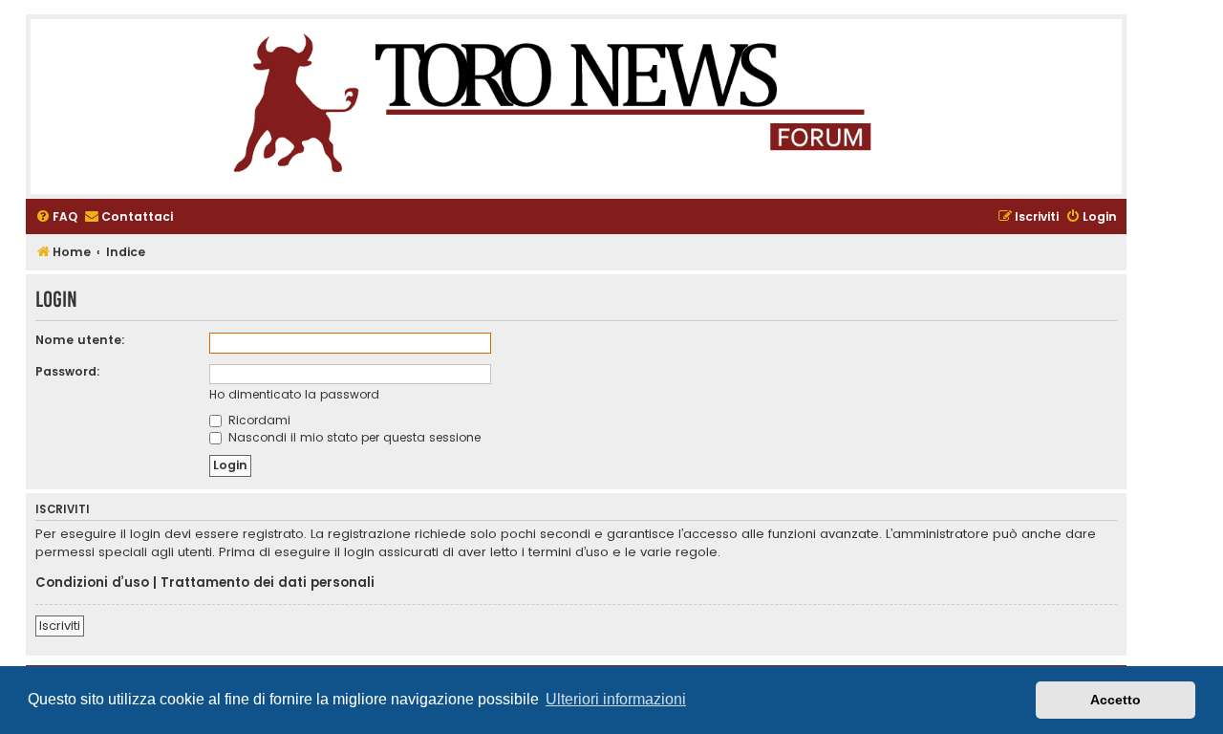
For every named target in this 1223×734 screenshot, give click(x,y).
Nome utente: (80, 340)
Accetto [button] (1115, 699)
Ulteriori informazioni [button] (616, 699)
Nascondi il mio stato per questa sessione (353, 437)
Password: (67, 371)
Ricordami (257, 420)
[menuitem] (56, 217)
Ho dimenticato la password (294, 394)
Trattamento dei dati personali (268, 583)
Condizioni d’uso (92, 583)
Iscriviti (59, 625)
